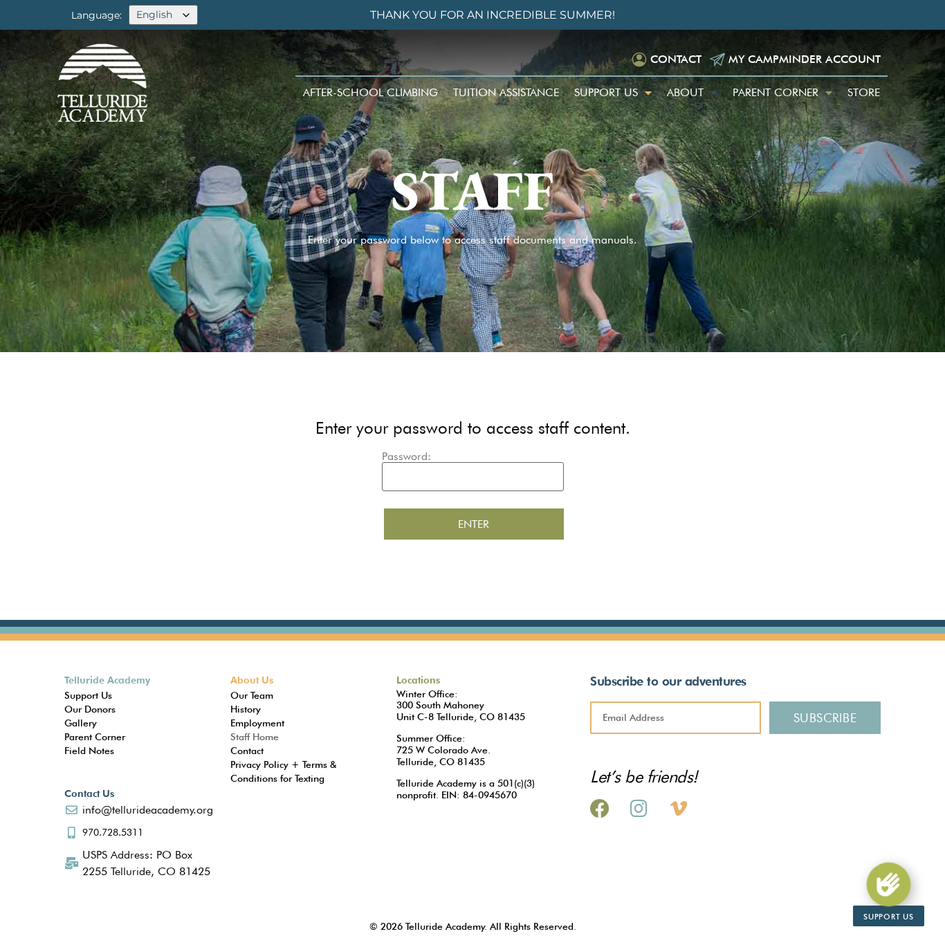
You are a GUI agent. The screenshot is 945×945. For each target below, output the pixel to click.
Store (863, 92)
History (245, 709)
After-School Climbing (370, 92)
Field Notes (89, 750)
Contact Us (89, 793)
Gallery (80, 722)
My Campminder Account (804, 59)
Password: (406, 457)
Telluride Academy (107, 680)
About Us (251, 680)
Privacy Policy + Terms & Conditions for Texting (283, 771)
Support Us (606, 92)
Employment (257, 722)
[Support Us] (888, 884)
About (685, 92)
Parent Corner (775, 92)
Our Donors (90, 709)
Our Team (251, 695)
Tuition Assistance (506, 92)
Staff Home (254, 736)
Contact (675, 59)
